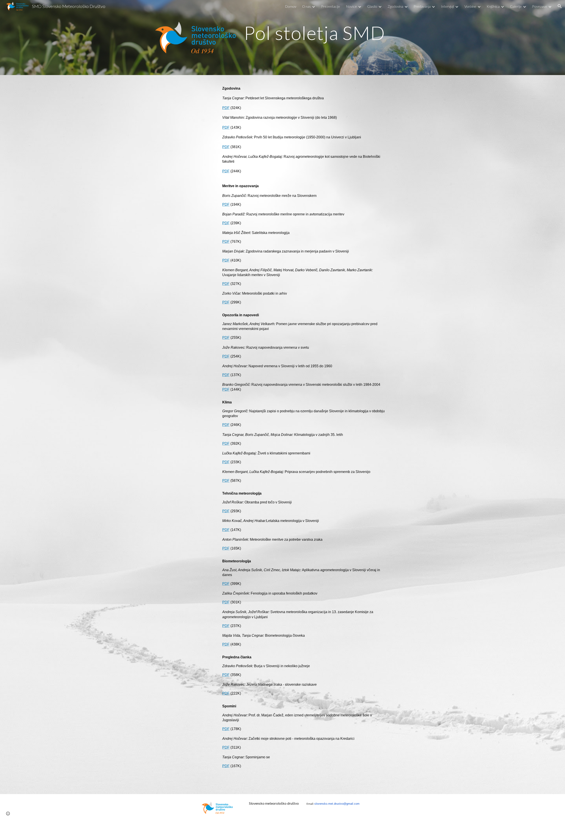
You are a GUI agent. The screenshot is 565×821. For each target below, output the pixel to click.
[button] (559, 6)
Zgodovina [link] (395, 6)
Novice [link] (351, 6)
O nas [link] (306, 6)
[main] (326, 33)
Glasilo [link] (372, 6)
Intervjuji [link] (447, 6)
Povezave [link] (539, 6)
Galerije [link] (516, 6)
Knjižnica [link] (493, 6)
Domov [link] (290, 6)
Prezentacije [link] (330, 6)
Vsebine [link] (470, 6)
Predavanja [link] (422, 6)
